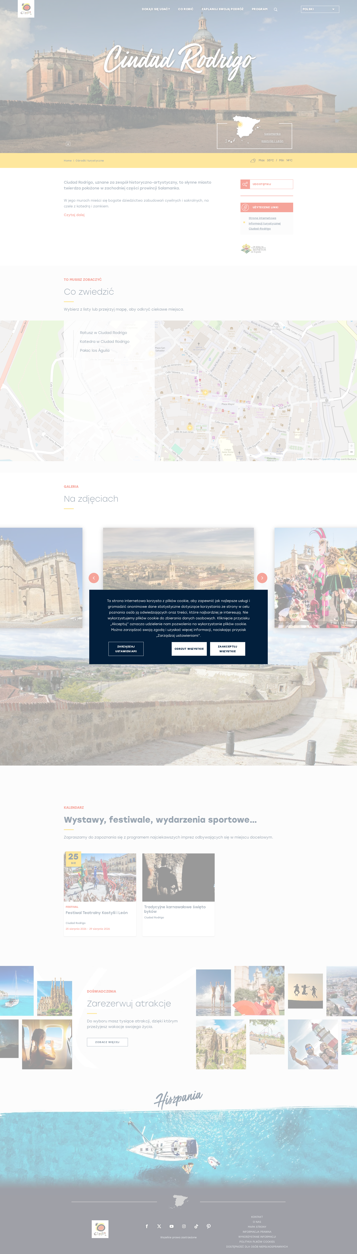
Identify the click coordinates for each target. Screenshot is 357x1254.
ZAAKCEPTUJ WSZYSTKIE (227, 649)
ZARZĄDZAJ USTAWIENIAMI (126, 649)
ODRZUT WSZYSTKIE (189, 648)
